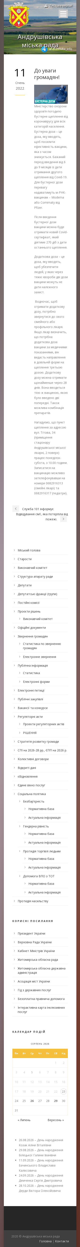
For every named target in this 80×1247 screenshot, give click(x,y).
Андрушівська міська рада (40, 40)
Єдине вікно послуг (31, 785)
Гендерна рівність (36, 826)
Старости (25, 559)
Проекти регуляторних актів (43, 724)
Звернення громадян (33, 636)
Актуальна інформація (44, 818)
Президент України (31, 933)
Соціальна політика (32, 794)
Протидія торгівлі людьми (42, 851)
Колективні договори (33, 759)
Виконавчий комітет (32, 568)
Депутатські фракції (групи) (37, 594)
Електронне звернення (39, 657)
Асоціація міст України (34, 981)
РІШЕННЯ (29, 733)
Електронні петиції (31, 690)
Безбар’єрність (33, 801)
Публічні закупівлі (30, 699)
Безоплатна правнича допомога (41, 999)
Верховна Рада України (35, 942)
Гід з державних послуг (34, 990)
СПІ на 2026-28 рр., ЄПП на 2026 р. (42, 750)
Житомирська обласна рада (38, 960)
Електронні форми (36, 682)
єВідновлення (28, 776)
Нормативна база (41, 809)
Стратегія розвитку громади (38, 741)
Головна (45, 1241)
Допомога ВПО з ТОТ (39, 876)
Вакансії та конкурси (33, 708)
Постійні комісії (29, 603)
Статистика (31, 673)
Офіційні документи (32, 628)
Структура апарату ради (35, 576)
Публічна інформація (33, 665)
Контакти (62, 1241)
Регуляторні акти (30, 717)
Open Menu (63, 14)
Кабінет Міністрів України (36, 951)
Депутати (25, 585)
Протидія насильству (33, 901)
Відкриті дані (27, 768)
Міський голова (29, 550)
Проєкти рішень (29, 611)
